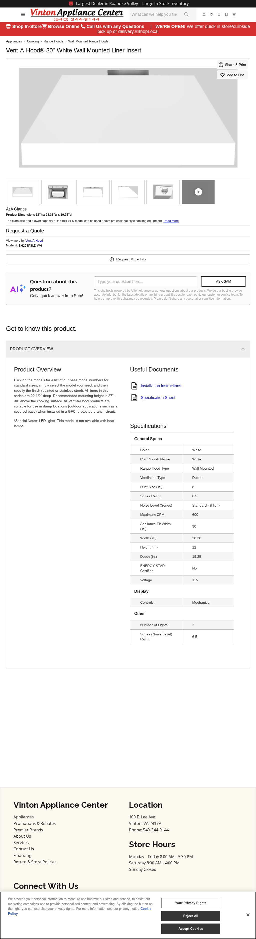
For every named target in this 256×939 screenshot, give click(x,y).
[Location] (219, 14)
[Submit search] (186, 14)
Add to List (235, 75)
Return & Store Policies (35, 862)
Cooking (33, 41)
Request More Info (131, 259)
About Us (22, 836)
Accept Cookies (190, 929)
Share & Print (235, 65)
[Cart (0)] (234, 14)
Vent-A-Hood (34, 240)
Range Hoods (53, 41)
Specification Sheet (158, 397)
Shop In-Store (26, 26)
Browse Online (64, 26)
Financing (23, 855)
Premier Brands (28, 830)
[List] (211, 14)
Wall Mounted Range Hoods (88, 41)
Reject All (190, 916)
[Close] (248, 914)
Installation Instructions (161, 386)
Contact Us (24, 849)
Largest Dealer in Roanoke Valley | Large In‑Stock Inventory (132, 3)
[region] (128, 915)
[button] (23, 14)
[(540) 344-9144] (227, 14)
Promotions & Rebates (35, 823)
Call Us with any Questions (116, 26)
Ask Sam (223, 281)
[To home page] (77, 14)
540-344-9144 (155, 830)
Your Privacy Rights (190, 903)
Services (21, 842)
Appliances (14, 41)
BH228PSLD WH (30, 245)
